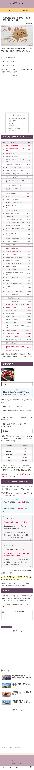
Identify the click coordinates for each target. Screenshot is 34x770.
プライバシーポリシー (17, 760)
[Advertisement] (17, 94)
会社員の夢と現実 (7, 627)
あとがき (11, 130)
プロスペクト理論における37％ (17, 128)
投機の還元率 (12, 121)
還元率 (12, 125)
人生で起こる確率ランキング (17, 118)
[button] (30, 428)
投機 (11, 123)
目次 (14, 115)
